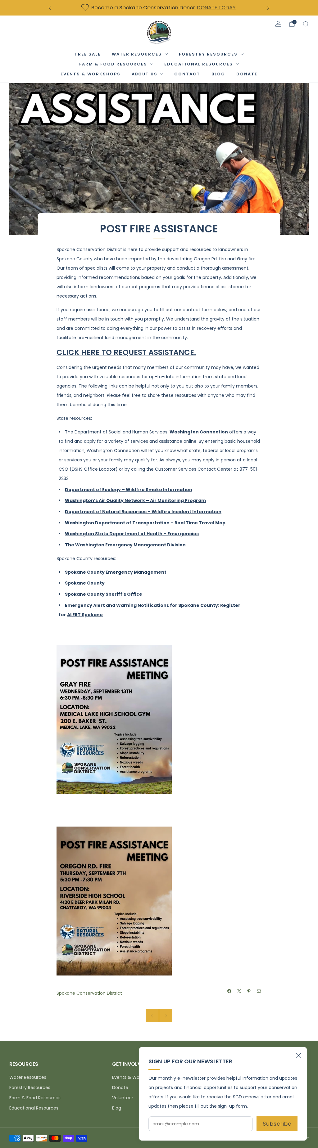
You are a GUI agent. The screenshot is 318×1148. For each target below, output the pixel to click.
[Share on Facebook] (229, 991)
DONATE (246, 74)
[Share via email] (259, 991)
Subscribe (277, 1124)
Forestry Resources (208, 54)
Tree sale (88, 54)
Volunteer (122, 1098)
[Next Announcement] (268, 8)
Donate (120, 1087)
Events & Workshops (90, 74)
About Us (144, 74)
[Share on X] (239, 991)
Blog (218, 74)
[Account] (278, 24)
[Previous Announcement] (50, 8)
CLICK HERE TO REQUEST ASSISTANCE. (126, 352)
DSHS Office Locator (94, 469)
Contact (187, 74)
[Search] (305, 24)
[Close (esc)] (298, 1055)
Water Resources (137, 54)
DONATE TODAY (216, 7)
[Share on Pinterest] (249, 991)
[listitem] (159, 8)
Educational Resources (198, 64)
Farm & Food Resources (113, 64)
